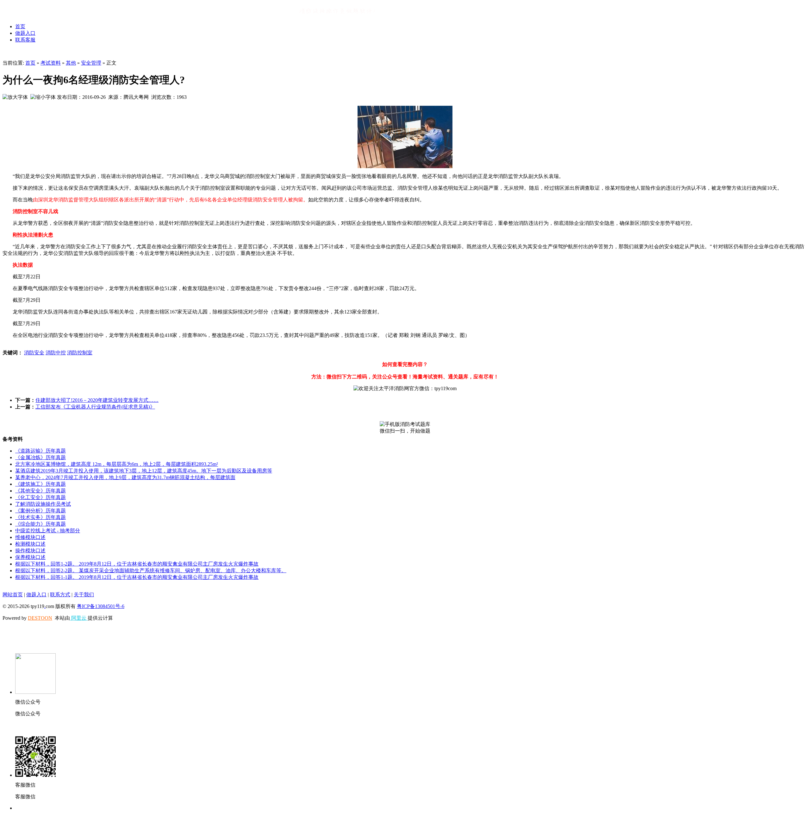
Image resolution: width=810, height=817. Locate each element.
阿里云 (79, 618)
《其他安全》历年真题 (40, 490)
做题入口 (25, 33)
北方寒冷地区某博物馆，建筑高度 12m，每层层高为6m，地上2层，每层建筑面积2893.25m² (116, 464)
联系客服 (25, 39)
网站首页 (13, 594)
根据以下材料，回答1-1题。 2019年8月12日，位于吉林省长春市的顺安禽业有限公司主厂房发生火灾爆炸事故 (137, 577)
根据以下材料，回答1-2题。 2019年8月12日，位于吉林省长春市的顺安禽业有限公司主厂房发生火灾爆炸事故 (137, 564)
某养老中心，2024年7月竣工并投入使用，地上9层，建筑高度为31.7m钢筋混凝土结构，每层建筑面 (125, 477)
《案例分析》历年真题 (40, 510)
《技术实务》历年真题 (40, 517)
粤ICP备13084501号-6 (100, 606)
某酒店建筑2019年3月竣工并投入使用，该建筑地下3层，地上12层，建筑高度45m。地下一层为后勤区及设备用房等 (143, 470)
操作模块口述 (30, 550)
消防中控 (56, 352)
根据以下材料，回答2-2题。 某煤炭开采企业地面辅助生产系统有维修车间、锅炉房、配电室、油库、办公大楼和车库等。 (150, 570)
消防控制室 (79, 352)
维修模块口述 (30, 537)
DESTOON (40, 618)
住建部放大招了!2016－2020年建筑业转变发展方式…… (97, 400)
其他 (71, 63)
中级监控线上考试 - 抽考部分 (47, 530)
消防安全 (34, 352)
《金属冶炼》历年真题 (40, 457)
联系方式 (60, 594)
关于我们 (84, 594)
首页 (20, 26)
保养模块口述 (30, 557)
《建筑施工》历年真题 (40, 484)
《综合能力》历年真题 (40, 524)
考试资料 (50, 63)
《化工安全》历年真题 (40, 497)
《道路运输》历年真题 (40, 450)
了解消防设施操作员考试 (43, 504)
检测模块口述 (30, 544)
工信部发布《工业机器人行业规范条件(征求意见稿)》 (95, 406)
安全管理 (91, 63)
